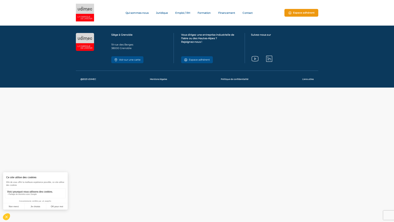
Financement (226, 12)
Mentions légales (158, 79)
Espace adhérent (304, 12)
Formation (204, 12)
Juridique (162, 12)
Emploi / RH (182, 12)
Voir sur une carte (130, 59)
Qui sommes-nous (137, 12)
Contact (248, 12)
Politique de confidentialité (234, 79)
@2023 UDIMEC (88, 79)
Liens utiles (308, 79)
